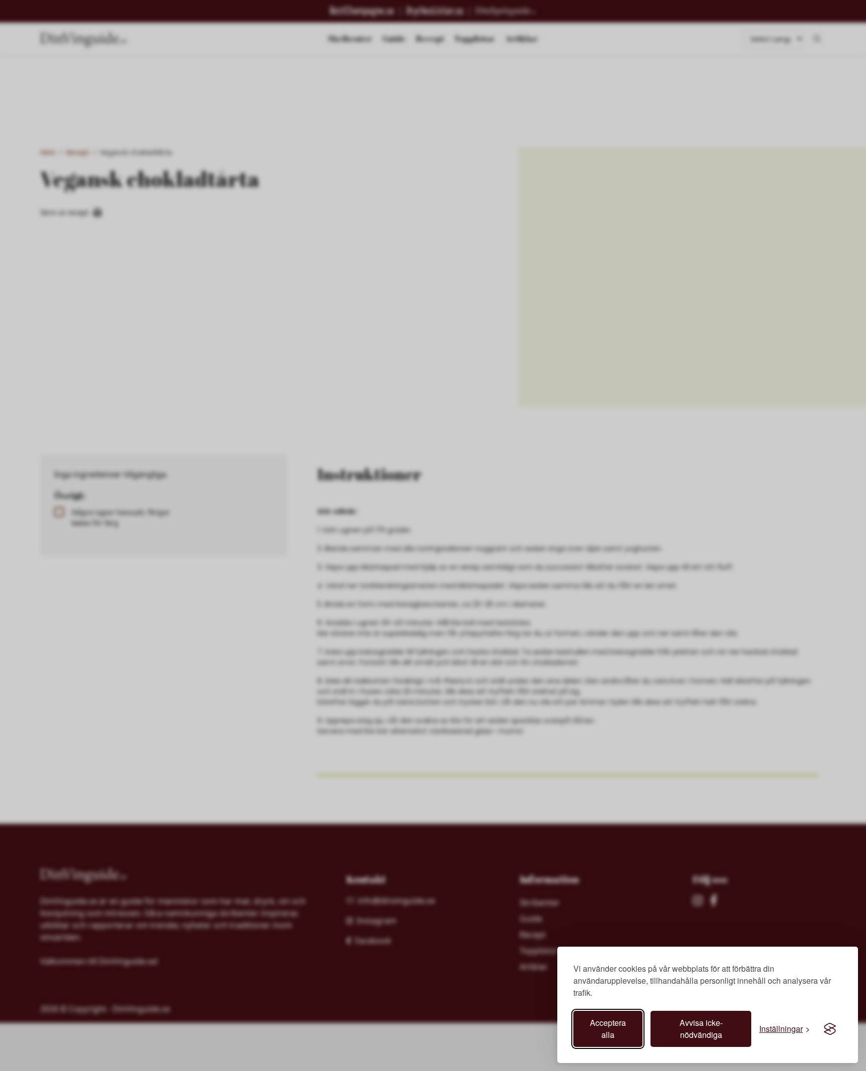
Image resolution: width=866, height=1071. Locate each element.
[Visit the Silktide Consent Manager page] (830, 1029)
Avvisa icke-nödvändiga (701, 1028)
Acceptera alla (608, 1028)
